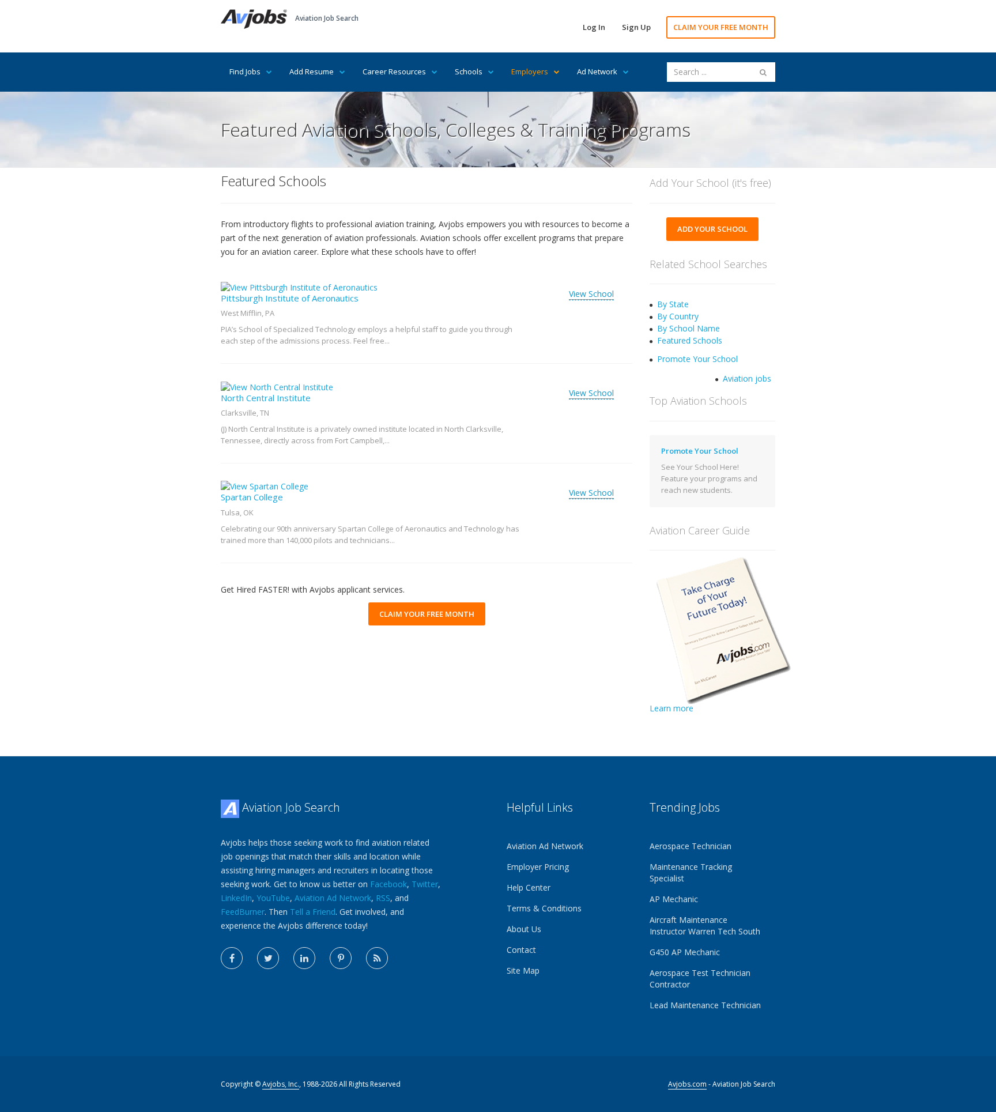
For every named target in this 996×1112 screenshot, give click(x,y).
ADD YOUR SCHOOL (712, 229)
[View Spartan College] (264, 485)
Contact (521, 949)
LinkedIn (236, 897)
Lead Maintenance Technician (705, 1005)
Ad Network (597, 71)
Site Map (523, 970)
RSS (383, 897)
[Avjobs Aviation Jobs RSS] (377, 958)
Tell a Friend (312, 911)
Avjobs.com (687, 1084)
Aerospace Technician (690, 845)
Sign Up (636, 27)
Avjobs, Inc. (280, 1084)
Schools (468, 71)
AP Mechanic (674, 899)
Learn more (671, 708)
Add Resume (311, 71)
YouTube (273, 897)
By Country (678, 316)
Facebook (388, 884)
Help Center (528, 887)
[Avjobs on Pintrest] (341, 958)
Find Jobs (245, 71)
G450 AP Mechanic (685, 952)
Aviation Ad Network (333, 897)
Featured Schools (689, 340)
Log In (594, 27)
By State (673, 304)
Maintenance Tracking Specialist (691, 872)
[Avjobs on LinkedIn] (304, 958)
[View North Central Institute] (277, 385)
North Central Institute (266, 398)
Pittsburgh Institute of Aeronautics (290, 298)
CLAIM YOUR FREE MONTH (720, 27)
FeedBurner (243, 911)
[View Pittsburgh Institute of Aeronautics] (299, 286)
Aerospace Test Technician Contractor (700, 978)
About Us (524, 928)
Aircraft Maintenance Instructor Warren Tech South (705, 925)
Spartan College (252, 497)
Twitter (425, 884)
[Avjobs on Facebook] (232, 958)
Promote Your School (697, 358)
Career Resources (394, 71)
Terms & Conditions (544, 908)
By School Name (688, 328)
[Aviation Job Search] (254, 18)
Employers (529, 71)
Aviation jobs (747, 378)
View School (591, 293)
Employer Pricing (538, 866)
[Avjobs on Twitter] (268, 958)
